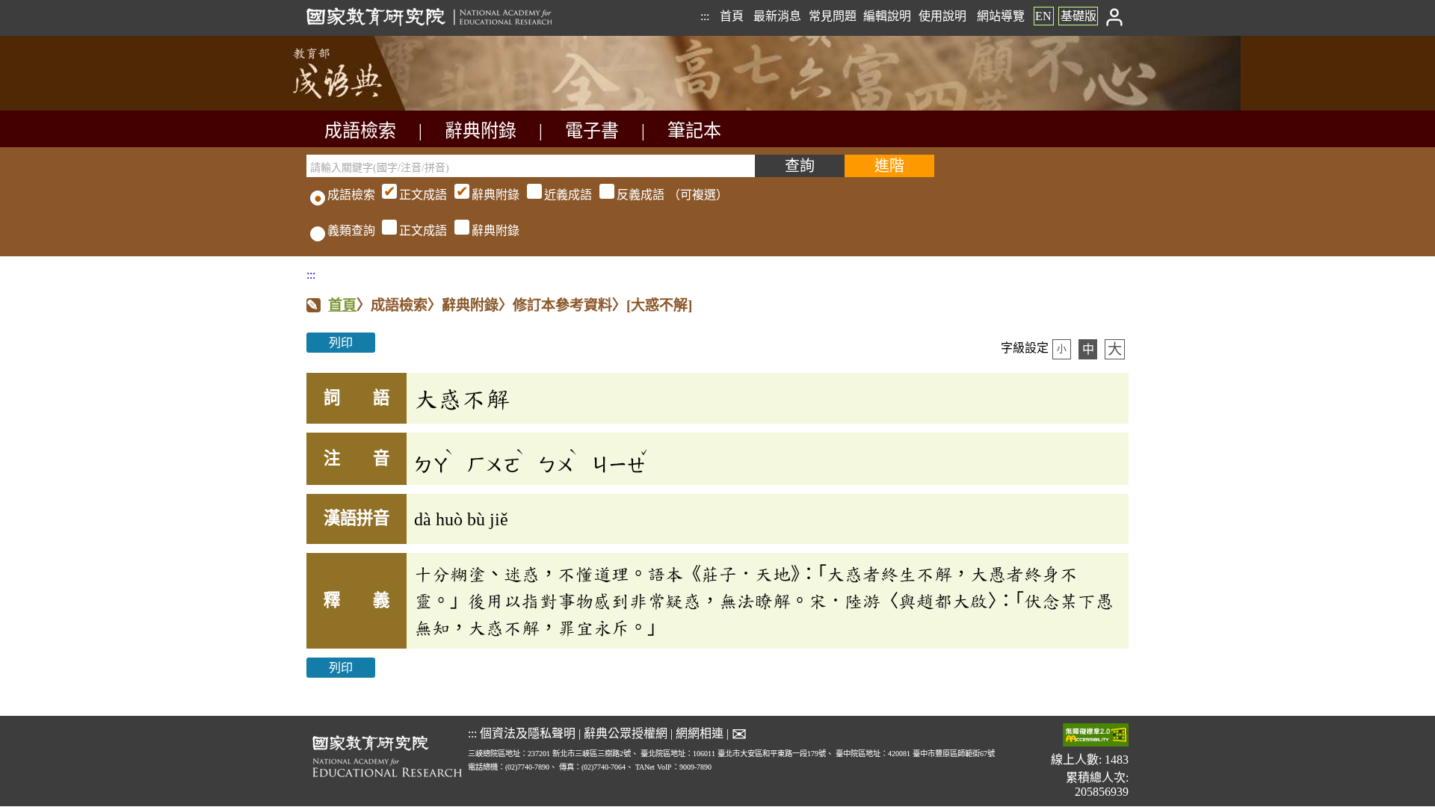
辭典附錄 (480, 130)
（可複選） (563, 194)
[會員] (1114, 16)
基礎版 (1078, 16)
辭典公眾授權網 (625, 733)
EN (1043, 16)
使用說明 (942, 16)
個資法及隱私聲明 (527, 733)
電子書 (592, 130)
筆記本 (694, 130)
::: (704, 16)
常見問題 (833, 16)
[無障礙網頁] (1096, 736)
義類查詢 (351, 230)
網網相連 (699, 733)
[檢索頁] (381, 106)
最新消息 (777, 16)
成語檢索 (360, 130)
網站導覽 (1001, 16)
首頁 (732, 16)
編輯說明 (887, 16)
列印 (341, 342)
